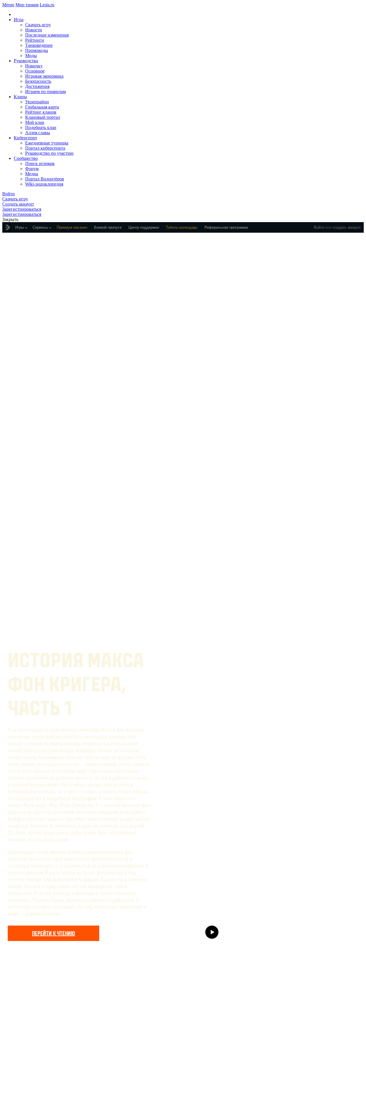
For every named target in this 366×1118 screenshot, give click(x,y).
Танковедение (39, 45)
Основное (35, 71)
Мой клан (34, 122)
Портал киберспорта (45, 148)
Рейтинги (34, 40)
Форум (32, 168)
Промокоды (36, 50)
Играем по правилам (45, 91)
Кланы (20, 96)
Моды (31, 55)
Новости (33, 29)
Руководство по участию (49, 153)
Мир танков (27, 4)
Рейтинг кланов (40, 112)
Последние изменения (47, 35)
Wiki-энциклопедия (44, 184)
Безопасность (38, 81)
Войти (319, 227)
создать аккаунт (347, 227)
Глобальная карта (42, 106)
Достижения (37, 86)
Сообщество (26, 158)
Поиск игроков (40, 163)
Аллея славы (37, 132)
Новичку (34, 65)
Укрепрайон (37, 101)
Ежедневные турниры (46, 142)
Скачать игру (38, 24)
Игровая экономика (44, 76)
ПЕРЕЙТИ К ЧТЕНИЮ (53, 933)
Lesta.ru (47, 4)
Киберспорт (25, 137)
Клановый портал (42, 117)
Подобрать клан (40, 127)
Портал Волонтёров (44, 178)
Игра (18, 19)
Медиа (31, 173)
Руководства (26, 60)
